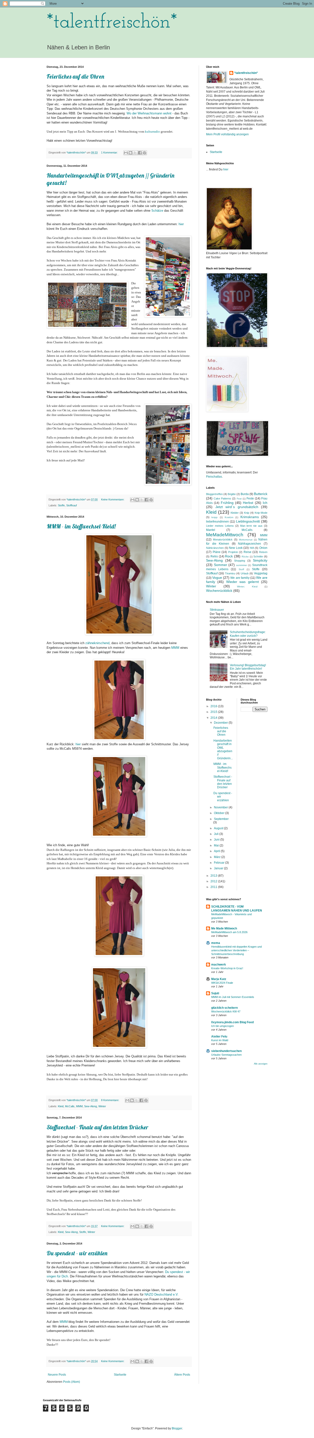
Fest (239, 498)
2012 (214, 881)
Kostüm (229, 517)
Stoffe (61, 505)
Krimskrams (249, 517)
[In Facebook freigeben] (139, 152)
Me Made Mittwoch (224, 928)
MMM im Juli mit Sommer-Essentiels (232, 997)
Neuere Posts (57, 1374)
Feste (250, 498)
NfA (252, 547)
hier (225, 169)
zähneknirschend (97, 643)
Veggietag (260, 573)
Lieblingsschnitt (248, 521)
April (217, 851)
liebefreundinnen (217, 521)
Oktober (219, 813)
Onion (263, 548)
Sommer (220, 565)
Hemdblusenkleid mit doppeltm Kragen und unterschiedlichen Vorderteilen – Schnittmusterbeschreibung (236, 950)
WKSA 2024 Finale (222, 982)
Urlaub (245, 573)
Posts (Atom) (71, 1381)
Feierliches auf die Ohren (75, 76)
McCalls (70, 1106)
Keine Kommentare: (113, 499)
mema (215, 943)
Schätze (157, 210)
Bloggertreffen (214, 494)
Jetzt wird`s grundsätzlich (236, 507)
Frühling (227, 503)
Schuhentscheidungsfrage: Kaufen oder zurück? (248, 633)
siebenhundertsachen (226, 1051)
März (217, 857)
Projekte (233, 552)
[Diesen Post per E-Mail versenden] (125, 152)
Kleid (61, 1106)
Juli (216, 834)
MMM (175, 648)
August (219, 828)
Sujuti (215, 993)
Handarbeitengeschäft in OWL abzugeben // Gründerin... (223, 749)
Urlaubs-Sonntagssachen (226, 1054)
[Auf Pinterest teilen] (144, 152)
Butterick (260, 494)
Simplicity (260, 560)
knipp (214, 517)
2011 (214, 887)
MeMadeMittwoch (224, 534)
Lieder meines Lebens (220, 525)
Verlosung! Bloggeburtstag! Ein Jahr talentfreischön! (248, 667)
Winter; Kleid (247, 586)
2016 (214, 706)
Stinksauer (217, 609)
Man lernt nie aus (251, 525)
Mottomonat (245, 539)
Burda (245, 494)
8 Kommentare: (110, 1100)
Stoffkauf (71, 505)
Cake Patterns (222, 498)
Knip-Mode (261, 512)
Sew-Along (90, 1106)
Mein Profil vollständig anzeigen (227, 134)
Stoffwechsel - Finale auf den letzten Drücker (97, 1127)
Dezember (221, 722)
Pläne (217, 552)
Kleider (235, 512)
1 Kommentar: (109, 152)
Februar (219, 862)
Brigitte (232, 494)
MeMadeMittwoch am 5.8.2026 (229, 932)
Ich (265, 503)
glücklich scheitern (224, 1007)
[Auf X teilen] (135, 152)
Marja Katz (218, 979)
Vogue (217, 578)
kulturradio (152, 131)
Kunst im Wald (219, 1040)
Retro (214, 556)
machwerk (218, 964)
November (221, 807)
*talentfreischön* (112, 22)
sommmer (241, 565)
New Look (236, 548)
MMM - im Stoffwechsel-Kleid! (81, 526)
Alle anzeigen (260, 1064)
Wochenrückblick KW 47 (225, 1011)
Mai (217, 845)
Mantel (210, 530)
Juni (217, 839)
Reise (247, 552)
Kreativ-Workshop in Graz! (227, 968)
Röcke (245, 556)
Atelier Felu (219, 1036)
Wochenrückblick (219, 591)
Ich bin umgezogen (222, 1025)
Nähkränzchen (215, 547)
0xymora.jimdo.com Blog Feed (232, 1022)
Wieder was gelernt (242, 582)
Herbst (248, 503)
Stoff (241, 569)
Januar (219, 868)
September (221, 819)
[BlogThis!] (130, 152)
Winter (102, 1106)
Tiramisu (230, 573)
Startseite (120, 1374)
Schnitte (258, 556)
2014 (214, 717)
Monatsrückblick (223, 539)
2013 (214, 875)
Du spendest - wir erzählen (77, 1253)
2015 (214, 712)
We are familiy (239, 578)
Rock (229, 556)
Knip (246, 512)
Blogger (177, 1428)
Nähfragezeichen (249, 543)
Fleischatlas (214, 476)
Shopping (239, 560)
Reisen (263, 552)
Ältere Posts (182, 1374)
